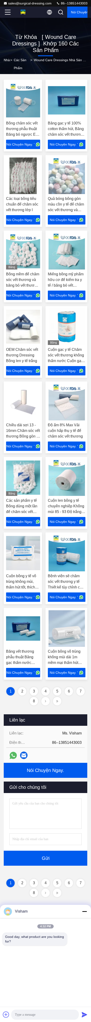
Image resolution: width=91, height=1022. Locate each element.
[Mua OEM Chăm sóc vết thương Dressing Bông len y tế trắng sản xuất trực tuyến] (23, 326)
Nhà (7, 60)
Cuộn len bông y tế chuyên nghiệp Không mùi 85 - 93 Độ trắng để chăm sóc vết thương (66, 511)
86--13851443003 (74, 3)
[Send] (84, 1014)
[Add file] (6, 1014)
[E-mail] (24, 755)
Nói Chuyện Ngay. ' (20, 144)
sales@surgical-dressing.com (30, 3)
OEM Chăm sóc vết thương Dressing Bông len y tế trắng (22, 355)
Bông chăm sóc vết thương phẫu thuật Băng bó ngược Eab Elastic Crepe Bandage (23, 134)
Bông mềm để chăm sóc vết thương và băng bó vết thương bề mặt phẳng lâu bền (22, 285)
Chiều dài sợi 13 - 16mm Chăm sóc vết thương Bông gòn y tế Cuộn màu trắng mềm (23, 436)
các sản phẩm (20, 64)
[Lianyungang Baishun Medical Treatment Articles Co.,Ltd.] (23, 12)
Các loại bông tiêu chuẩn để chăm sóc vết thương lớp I (22, 204)
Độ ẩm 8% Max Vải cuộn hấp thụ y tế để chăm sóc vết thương (65, 430)
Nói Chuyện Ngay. (79, 12)
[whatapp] (13, 755)
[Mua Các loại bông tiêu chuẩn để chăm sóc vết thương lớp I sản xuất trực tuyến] (23, 175)
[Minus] (84, 911)
